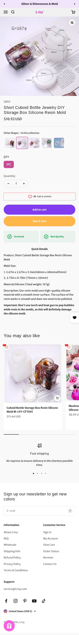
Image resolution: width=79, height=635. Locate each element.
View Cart (49, 544)
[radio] (10, 143)
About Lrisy (11, 532)
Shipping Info (12, 551)
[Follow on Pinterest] (24, 600)
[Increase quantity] (23, 183)
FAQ (6, 538)
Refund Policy (12, 557)
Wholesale (10, 544)
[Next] (74, 4)
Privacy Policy (12, 564)
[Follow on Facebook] (6, 600)
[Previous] (4, 4)
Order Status (51, 551)
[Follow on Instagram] (15, 600)
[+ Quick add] (57, 398)
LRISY (7, 101)
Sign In (47, 532)
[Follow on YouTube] (34, 600)
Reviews (48, 557)
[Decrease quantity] (8, 183)
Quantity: (10, 176)
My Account (50, 538)
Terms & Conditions (16, 570)
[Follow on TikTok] (43, 600)
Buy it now (39, 221)
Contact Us (50, 564)
